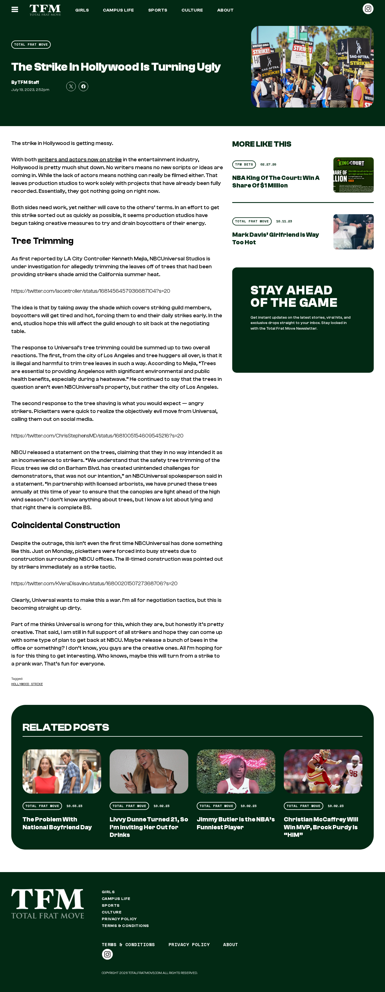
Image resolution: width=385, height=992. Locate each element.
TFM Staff (28, 82)
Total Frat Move (31, 44)
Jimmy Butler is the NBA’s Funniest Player (236, 823)
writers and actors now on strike (80, 159)
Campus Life (118, 10)
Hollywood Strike (27, 684)
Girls (82, 10)
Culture (192, 10)
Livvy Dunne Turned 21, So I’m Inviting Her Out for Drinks (149, 827)
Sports (157, 10)
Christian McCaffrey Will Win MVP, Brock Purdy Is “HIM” (321, 827)
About (225, 10)
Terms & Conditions (125, 926)
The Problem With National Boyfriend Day (57, 823)
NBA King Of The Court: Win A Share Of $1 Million (276, 181)
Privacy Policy (119, 919)
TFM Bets (244, 164)
